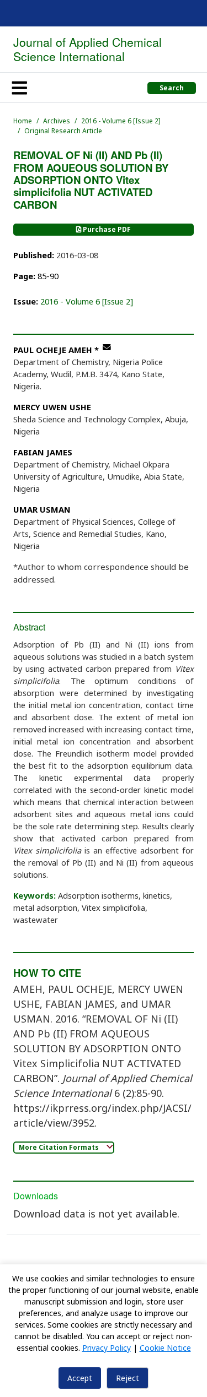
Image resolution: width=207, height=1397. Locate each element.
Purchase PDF (106, 229)
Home (22, 121)
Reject (127, 1378)
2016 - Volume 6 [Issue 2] (121, 121)
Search (172, 88)
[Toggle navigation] (19, 87)
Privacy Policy (106, 1347)
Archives (56, 121)
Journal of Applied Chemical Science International (87, 49)
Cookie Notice (165, 1347)
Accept (79, 1378)
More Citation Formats (59, 1147)
